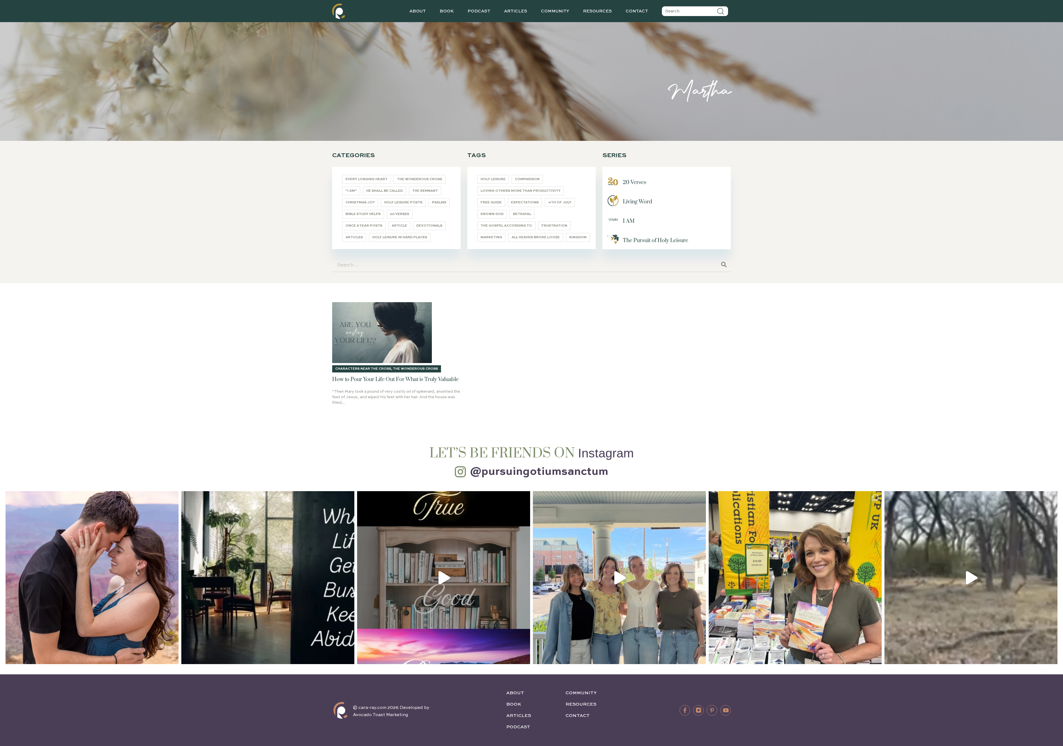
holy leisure (493, 179)
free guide (491, 202)
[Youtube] (725, 710)
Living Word (637, 201)
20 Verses (399, 214)
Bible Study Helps (363, 214)
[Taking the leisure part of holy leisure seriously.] (970, 577)
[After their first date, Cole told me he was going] (92, 577)
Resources (597, 11)
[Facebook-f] (685, 710)
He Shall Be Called (384, 191)
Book (447, 11)
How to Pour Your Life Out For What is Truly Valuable (395, 379)
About (417, 11)
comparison (527, 179)
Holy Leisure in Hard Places (399, 237)
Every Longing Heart (366, 179)
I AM (628, 221)
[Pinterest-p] (712, 710)
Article (399, 225)
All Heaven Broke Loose (536, 237)
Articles (515, 11)
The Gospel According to (506, 225)
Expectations (525, 202)
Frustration (554, 225)
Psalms (439, 202)
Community (555, 11)
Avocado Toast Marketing (380, 715)
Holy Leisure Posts (403, 202)
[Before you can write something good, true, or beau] (443, 577)
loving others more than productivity (521, 191)
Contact (637, 11)
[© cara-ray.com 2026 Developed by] (340, 710)
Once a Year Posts (363, 225)
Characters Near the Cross (363, 369)
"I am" (351, 191)
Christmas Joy (360, 202)
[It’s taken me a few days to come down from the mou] (619, 577)
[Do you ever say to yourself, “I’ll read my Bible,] (267, 577)
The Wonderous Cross (419, 179)
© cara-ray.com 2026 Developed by (391, 708)
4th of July (559, 202)
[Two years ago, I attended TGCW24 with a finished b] (795, 577)
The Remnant (425, 191)
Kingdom (578, 237)
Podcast (479, 11)
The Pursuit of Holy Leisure (655, 240)
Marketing (491, 237)
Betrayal (522, 214)
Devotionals (429, 225)
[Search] (721, 11)
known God (492, 214)
